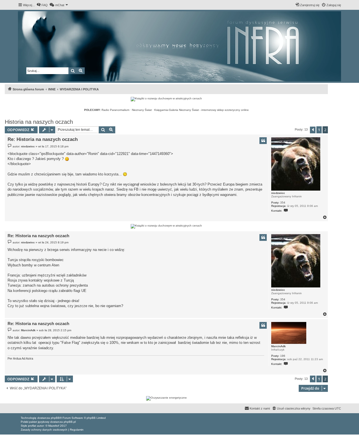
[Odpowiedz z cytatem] (263, 140)
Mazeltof (53, 425)
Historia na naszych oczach (39, 122)
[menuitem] (42, 5)
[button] (313, 130)
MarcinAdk (278, 346)
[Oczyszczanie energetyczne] (166, 398)
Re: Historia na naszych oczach (43, 139)
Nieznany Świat (142, 109)
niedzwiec (278, 193)
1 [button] (319, 129)
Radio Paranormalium (115, 109)
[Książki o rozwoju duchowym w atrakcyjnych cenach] (166, 99)
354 (282, 202)
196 (282, 355)
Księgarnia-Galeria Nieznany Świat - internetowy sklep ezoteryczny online (201, 109)
